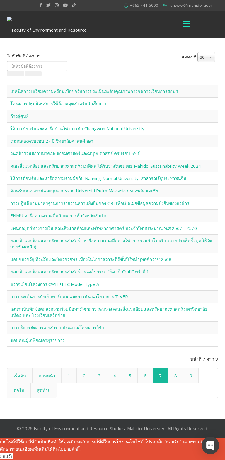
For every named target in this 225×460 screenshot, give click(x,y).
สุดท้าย (43, 390)
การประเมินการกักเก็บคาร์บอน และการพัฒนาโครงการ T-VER (69, 296)
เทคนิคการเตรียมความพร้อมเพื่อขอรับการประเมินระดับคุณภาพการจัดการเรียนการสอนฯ (94, 91)
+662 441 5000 (144, 5)
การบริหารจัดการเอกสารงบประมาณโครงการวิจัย (57, 327)
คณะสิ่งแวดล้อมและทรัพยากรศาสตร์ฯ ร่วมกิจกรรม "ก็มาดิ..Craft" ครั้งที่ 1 (79, 271)
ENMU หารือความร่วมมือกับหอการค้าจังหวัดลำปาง (58, 215)
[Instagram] (57, 5)
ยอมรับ (6, 456)
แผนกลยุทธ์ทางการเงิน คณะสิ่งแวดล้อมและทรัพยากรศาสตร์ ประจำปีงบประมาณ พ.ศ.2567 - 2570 (103, 228)
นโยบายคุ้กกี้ (68, 449)
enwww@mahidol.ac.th (191, 5)
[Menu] (186, 24)
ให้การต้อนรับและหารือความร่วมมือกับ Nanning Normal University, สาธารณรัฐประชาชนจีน (98, 178)
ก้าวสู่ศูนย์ (19, 116)
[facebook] (41, 5)
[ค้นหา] (15, 73)
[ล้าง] (33, 73)
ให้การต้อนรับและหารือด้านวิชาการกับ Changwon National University (77, 128)
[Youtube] (65, 5)
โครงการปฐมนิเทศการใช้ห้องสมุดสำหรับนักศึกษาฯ (58, 103)
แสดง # (189, 57)
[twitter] (48, 5)
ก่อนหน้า (47, 375)
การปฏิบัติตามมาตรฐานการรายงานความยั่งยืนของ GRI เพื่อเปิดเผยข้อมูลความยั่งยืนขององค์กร (99, 203)
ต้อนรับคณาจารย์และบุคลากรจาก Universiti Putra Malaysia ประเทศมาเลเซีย (84, 190)
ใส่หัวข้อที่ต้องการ (24, 56)
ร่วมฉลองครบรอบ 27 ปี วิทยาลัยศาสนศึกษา (51, 141)
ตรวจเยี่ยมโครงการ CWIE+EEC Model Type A (54, 284)
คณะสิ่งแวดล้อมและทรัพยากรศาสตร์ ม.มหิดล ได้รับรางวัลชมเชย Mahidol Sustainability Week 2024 (105, 166)
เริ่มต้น (19, 375)
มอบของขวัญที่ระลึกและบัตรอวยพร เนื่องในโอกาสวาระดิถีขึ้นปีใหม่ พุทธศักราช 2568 (90, 259)
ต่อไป (18, 390)
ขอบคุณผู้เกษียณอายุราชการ (37, 340)
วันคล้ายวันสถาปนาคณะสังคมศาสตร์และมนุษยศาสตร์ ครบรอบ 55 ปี (75, 153)
